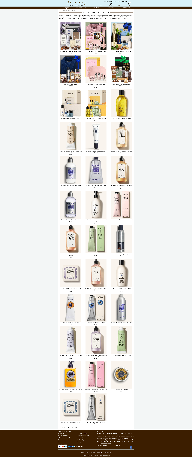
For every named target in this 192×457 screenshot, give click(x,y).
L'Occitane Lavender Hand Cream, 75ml (96, 185)
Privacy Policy (80, 437)
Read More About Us (102, 445)
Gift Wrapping (80, 439)
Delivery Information (63, 435)
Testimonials (117, 445)
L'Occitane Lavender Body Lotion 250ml (71, 185)
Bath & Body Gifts (66, 10)
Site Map (79, 442)
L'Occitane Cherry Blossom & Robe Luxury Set (96, 51)
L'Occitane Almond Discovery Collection (96, 118)
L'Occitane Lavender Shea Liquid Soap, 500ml (70, 389)
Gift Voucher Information (83, 435)
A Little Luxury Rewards (64, 437)
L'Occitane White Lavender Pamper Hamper (71, 51)
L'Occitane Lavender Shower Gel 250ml (70, 219)
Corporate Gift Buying (82, 433)
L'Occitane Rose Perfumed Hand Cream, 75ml (96, 389)
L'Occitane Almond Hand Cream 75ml (96, 254)
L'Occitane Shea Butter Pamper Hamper (121, 51)
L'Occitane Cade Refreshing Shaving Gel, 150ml (121, 254)
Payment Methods (63, 444)
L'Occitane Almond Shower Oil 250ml (121, 118)
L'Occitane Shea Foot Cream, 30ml (70, 322)
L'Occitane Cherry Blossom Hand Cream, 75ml (121, 219)
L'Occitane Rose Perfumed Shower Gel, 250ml (96, 288)
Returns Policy (61, 439)
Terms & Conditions (63, 442)
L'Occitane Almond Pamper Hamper (121, 84)
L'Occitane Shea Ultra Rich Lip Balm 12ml (96, 151)
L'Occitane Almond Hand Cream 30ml (121, 355)
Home (60, 10)
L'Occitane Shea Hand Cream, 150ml (96, 322)
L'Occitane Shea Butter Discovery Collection (71, 118)
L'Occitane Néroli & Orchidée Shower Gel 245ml (121, 151)
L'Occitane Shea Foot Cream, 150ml (96, 422)
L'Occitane (74, 10)
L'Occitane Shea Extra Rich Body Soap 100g (71, 422)
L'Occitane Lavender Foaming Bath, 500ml (121, 322)
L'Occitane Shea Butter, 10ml (121, 389)
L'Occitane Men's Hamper (70, 84)
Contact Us (61, 433)
